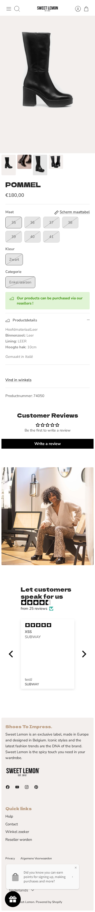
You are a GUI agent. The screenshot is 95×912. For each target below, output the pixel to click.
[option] (47, 84)
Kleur (10, 248)
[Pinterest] (36, 787)
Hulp (9, 816)
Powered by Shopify (49, 902)
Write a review (47, 443)
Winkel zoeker (17, 831)
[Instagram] (26, 787)
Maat (9, 212)
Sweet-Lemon (25, 902)
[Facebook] (7, 787)
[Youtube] (17, 787)
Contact (11, 824)
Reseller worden (18, 839)
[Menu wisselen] (8, 8)
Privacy (10, 858)
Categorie (13, 271)
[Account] (75, 8)
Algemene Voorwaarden (36, 858)
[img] (50, 603)
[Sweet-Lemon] (47, 9)
